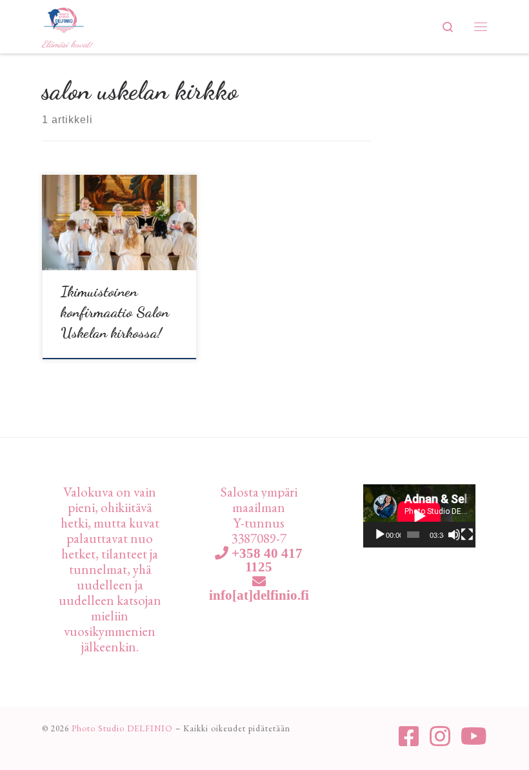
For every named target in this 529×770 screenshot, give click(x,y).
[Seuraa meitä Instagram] (440, 736)
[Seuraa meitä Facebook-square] (409, 736)
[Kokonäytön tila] (467, 534)
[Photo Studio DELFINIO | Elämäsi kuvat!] (64, 17)
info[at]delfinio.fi (259, 595)
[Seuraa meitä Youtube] (474, 736)
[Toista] (380, 534)
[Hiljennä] (454, 534)
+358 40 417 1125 (265, 559)
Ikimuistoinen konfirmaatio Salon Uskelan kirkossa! (115, 311)
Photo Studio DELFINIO (122, 728)
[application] (419, 516)
